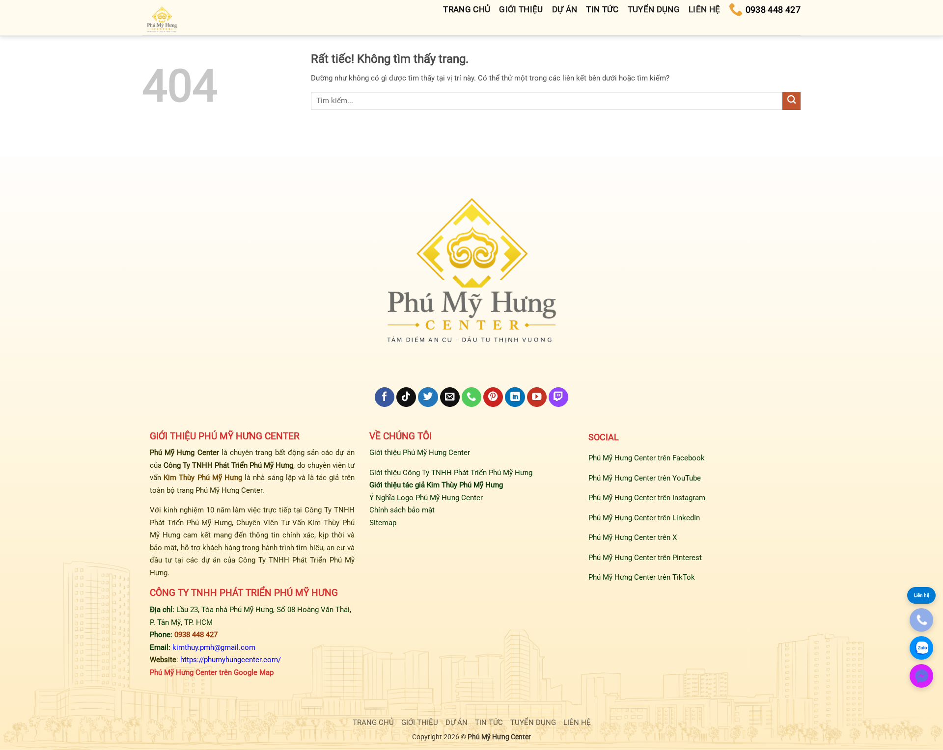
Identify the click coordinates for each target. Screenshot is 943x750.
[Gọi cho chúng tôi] (471, 397)
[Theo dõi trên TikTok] (406, 397)
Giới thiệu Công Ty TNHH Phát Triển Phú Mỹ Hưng (450, 472)
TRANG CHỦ (373, 722)
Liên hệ (921, 595)
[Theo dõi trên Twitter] (428, 397)
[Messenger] (921, 676)
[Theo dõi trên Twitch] (558, 397)
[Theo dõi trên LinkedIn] (515, 397)
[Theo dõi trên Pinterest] (493, 397)
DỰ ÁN (456, 722)
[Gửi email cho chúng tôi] (450, 397)
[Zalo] (921, 648)
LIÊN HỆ (577, 722)
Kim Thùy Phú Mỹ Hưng (203, 477)
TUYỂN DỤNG (533, 722)
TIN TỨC (489, 722)
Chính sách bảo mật (402, 510)
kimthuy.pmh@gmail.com (213, 647)
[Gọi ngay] (921, 620)
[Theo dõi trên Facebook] (384, 397)
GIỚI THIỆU (419, 722)
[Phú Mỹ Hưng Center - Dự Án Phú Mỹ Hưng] (162, 20)
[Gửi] (791, 101)
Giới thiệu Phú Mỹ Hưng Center (419, 452)
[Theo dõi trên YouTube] (537, 397)
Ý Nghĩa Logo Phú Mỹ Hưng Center (426, 497)
